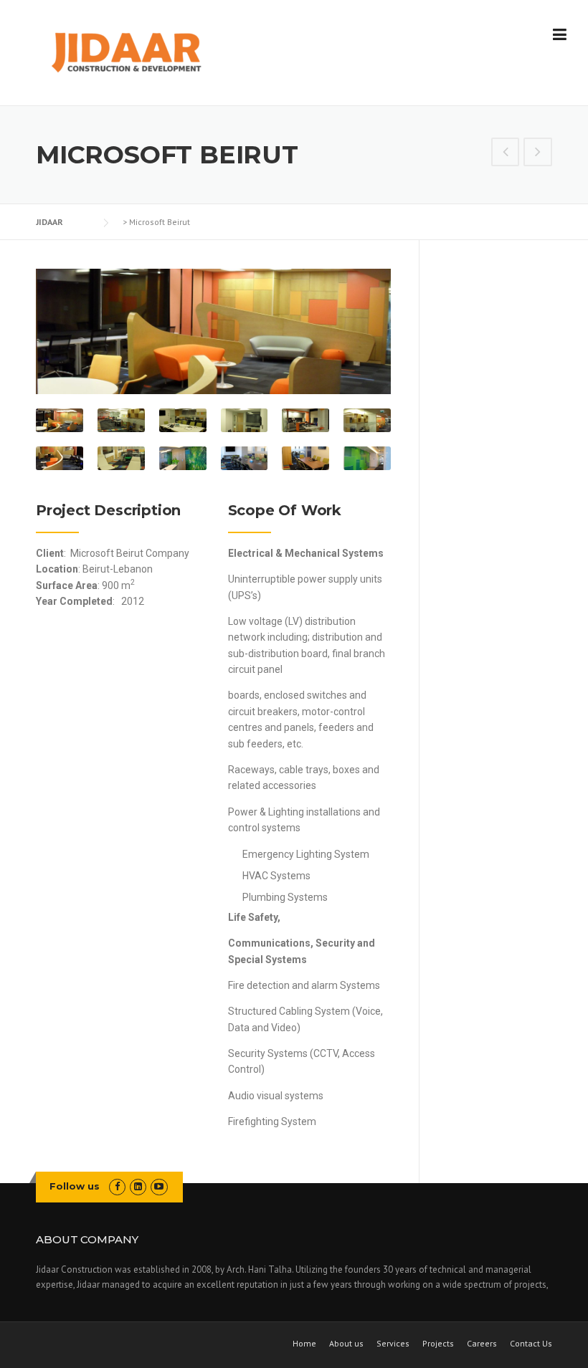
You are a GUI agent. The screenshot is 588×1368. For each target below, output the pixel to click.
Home (304, 1343)
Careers (482, 1343)
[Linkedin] (138, 1186)
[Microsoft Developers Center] (537, 153)
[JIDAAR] (126, 53)
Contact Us (531, 1343)
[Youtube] (159, 1186)
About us (346, 1343)
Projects (438, 1343)
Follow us (74, 1186)
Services (392, 1343)
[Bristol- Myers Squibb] (505, 153)
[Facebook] (117, 1186)
